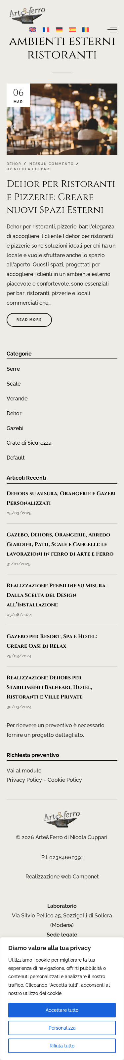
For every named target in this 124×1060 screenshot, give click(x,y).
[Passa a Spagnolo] (72, 29)
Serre (13, 369)
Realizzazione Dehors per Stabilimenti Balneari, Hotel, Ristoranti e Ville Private (49, 687)
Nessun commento (51, 164)
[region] (62, 998)
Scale (14, 384)
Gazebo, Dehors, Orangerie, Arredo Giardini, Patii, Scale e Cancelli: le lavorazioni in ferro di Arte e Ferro (60, 544)
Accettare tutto (62, 1010)
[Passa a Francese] (46, 29)
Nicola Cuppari (32, 169)
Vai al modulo (24, 771)
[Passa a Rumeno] (85, 29)
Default (16, 458)
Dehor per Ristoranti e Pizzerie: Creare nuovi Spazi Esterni (61, 197)
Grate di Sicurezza (29, 443)
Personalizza (62, 1028)
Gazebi (15, 428)
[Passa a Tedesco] (59, 29)
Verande (17, 398)
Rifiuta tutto (62, 1045)
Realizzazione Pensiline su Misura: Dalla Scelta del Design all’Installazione (57, 595)
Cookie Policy (65, 780)
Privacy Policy (24, 780)
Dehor (14, 164)
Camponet (86, 876)
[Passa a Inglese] (32, 29)
